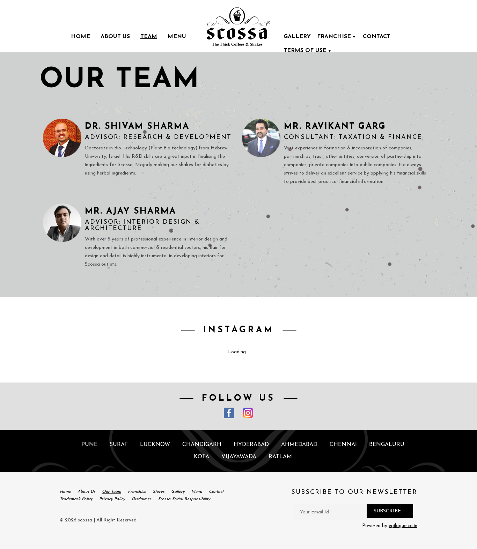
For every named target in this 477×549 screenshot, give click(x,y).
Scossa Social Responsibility (184, 499)
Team (148, 36)
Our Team (111, 492)
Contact (376, 36)
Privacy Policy (112, 499)
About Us (115, 36)
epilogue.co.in (403, 525)
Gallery (297, 36)
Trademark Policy (76, 499)
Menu (177, 36)
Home (80, 36)
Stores (158, 492)
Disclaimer (141, 499)
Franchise (334, 36)
